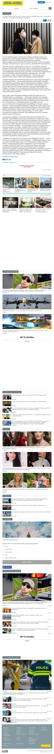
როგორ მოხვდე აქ (47, 175)
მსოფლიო (7, 13)
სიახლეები (16, 8)
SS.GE (4, 175)
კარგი (6, 546)
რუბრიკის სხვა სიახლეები (12, 392)
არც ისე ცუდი (8, 552)
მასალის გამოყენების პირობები (46, 752)
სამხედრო (7, 496)
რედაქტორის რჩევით (10, 271)
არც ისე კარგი (8, 549)
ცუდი (6, 555)
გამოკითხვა (7, 519)
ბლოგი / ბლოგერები (33, 8)
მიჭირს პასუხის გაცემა (10, 557)
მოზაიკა (6, 429)
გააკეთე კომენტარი (46, 169)
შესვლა (49, 2)
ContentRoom (45, 194)
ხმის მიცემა (27, 562)
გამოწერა (41, 2)
